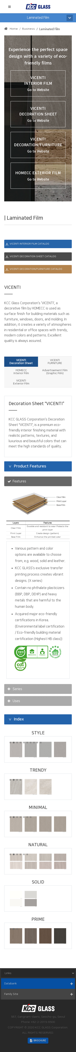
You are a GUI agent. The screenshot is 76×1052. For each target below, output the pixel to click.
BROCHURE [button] (40, 1040)
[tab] (21, 362)
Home (14, 29)
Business (28, 29)
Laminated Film (49, 29)
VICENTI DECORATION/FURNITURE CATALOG (36, 269)
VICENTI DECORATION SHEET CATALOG (33, 256)
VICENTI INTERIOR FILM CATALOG (29, 243)
